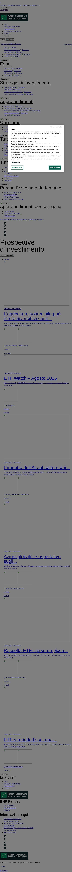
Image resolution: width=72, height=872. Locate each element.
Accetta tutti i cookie (55, 167)
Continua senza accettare (57, 126)
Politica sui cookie (15, 162)
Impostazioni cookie (17, 167)
